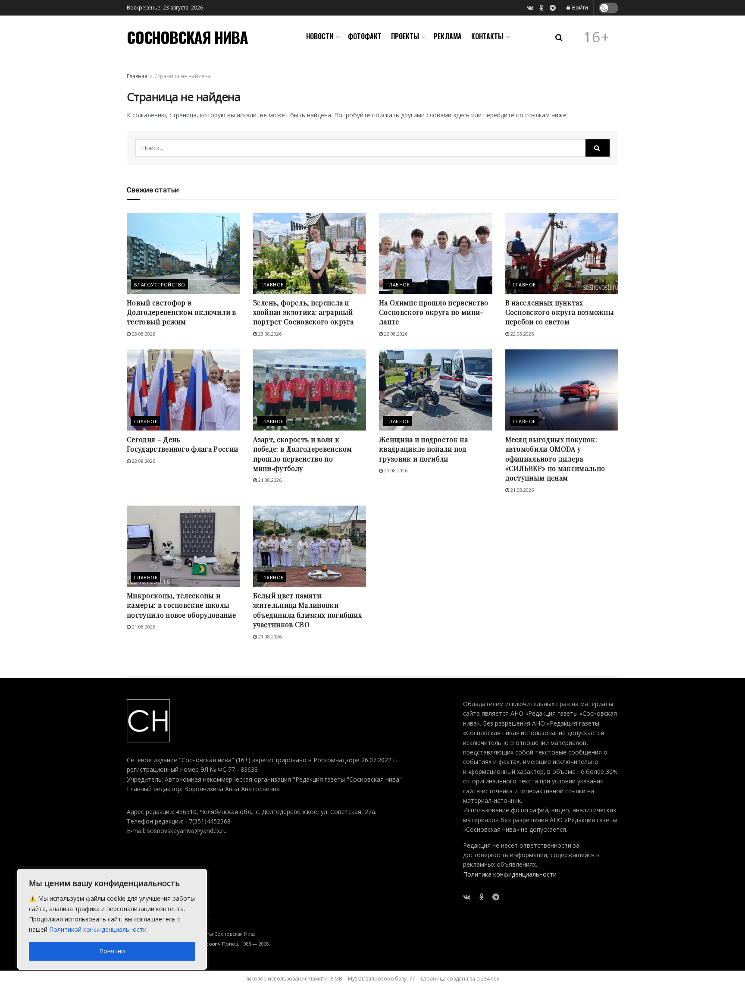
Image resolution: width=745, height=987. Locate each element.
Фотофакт (365, 36)
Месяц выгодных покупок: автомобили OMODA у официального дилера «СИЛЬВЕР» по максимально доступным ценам (555, 459)
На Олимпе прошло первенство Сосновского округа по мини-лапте (433, 312)
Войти (579, 7)
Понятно (112, 951)
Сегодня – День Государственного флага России (182, 444)
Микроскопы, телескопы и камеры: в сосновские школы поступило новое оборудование (181, 605)
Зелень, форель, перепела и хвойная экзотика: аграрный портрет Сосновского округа (303, 312)
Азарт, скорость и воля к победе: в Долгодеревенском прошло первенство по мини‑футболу (302, 454)
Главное (272, 284)
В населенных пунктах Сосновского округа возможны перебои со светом (559, 312)
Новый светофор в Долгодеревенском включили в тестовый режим (181, 312)
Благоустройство (159, 284)
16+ (596, 37)
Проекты (405, 36)
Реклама (448, 36)
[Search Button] (597, 148)
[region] (112, 919)
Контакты (487, 36)
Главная (137, 76)
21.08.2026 (269, 480)
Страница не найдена (182, 76)
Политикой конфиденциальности (98, 929)
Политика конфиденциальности (510, 874)
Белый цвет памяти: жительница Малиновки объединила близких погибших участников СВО (307, 610)
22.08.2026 (395, 333)
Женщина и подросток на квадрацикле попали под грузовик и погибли (423, 449)
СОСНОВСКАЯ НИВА (187, 37)
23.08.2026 (143, 333)
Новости (319, 36)
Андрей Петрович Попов (208, 943)
